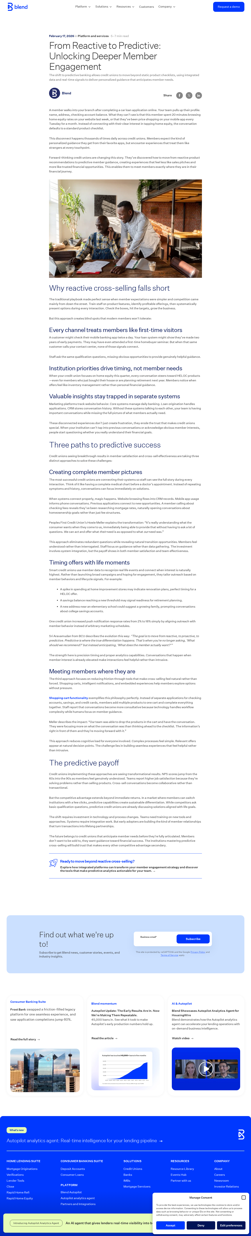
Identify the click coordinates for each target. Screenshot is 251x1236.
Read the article (126, 1038)
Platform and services (93, 36)
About (218, 1169)
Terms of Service (169, 955)
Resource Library (180, 1169)
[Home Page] (18, 7)
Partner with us (180, 1180)
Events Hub (179, 1174)
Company (165, 6)
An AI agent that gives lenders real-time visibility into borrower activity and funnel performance (141, 1223)
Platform (81, 6)
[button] (243, 1197)
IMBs (126, 1180)
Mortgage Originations (20, 1169)
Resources (123, 6)
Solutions (101, 6)
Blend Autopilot (71, 1192)
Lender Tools (15, 1180)
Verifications (15, 1174)
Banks (127, 1174)
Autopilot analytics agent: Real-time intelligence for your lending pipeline (82, 1140)
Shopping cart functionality (68, 698)
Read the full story (35, 1039)
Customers (146, 6)
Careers (219, 1174)
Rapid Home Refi (18, 1192)
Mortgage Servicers (134, 1186)
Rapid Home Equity (20, 1198)
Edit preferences (231, 1225)
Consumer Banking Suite (28, 1002)
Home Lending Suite (23, 1161)
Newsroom (221, 1180)
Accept (170, 1225)
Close (10, 1186)
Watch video (206, 1038)
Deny (201, 1225)
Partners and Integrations (78, 1204)
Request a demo (229, 6)
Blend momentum (104, 1003)
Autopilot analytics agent (78, 1198)
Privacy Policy (198, 952)
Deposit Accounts (73, 1169)
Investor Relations (224, 1186)
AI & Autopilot (182, 1003)
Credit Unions (132, 1169)
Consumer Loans (72, 1174)
